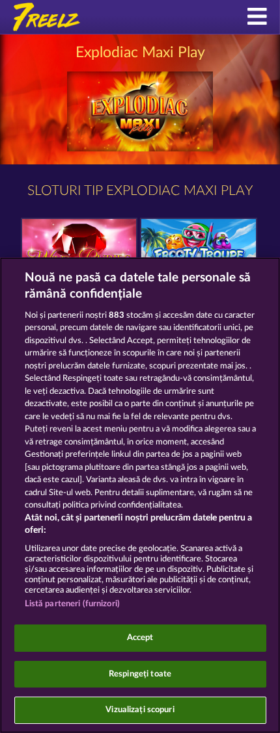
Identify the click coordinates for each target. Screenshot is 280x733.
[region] (140, 495)
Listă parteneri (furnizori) (72, 604)
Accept (140, 638)
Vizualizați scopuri (139, 710)
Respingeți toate (140, 674)
